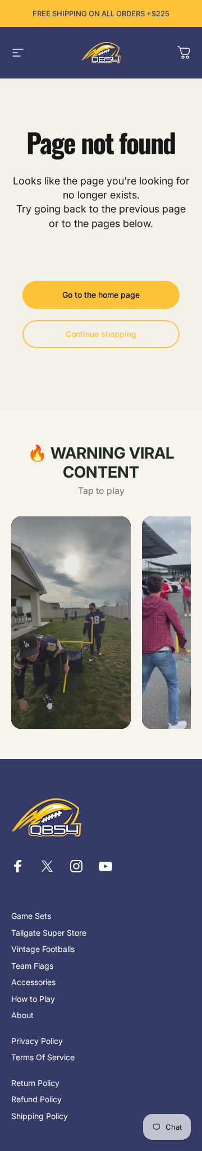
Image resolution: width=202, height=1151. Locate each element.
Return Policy (35, 1083)
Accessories (33, 982)
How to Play (33, 999)
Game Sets (31, 916)
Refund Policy (36, 1099)
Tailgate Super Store (48, 932)
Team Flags (32, 965)
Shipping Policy (39, 1116)
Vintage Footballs (43, 949)
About (22, 1015)
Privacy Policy (37, 1041)
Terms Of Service (43, 1057)
